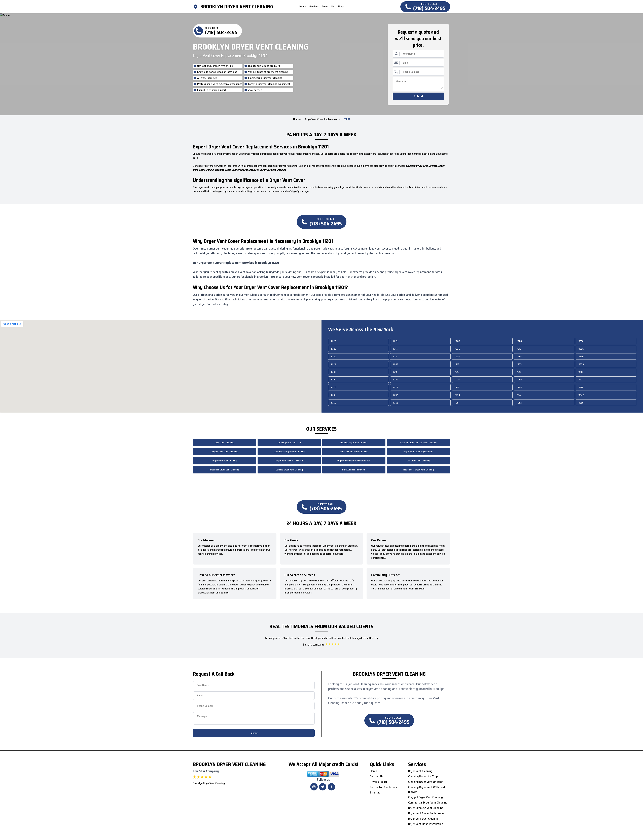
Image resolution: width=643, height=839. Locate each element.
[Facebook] (331, 786)
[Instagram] (314, 786)
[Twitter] (322, 786)
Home (296, 119)
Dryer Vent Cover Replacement (322, 119)
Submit (418, 96)
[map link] (196, 6)
